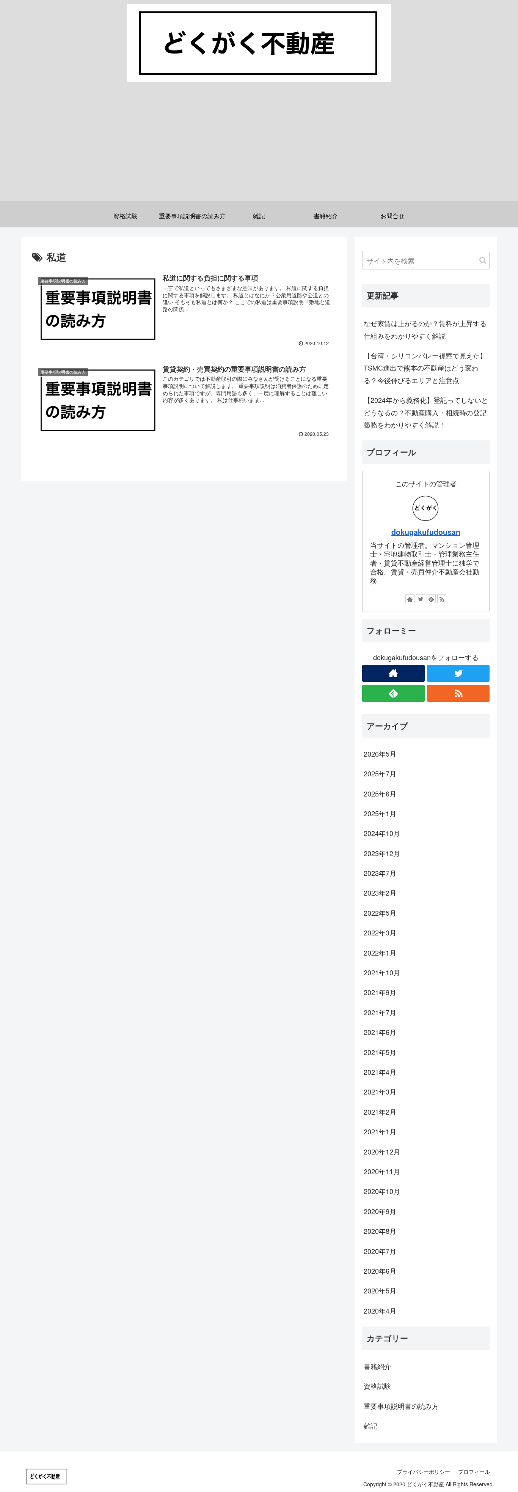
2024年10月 (382, 833)
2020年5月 (380, 1290)
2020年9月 (380, 1211)
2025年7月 (380, 773)
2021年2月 (380, 1112)
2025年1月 (380, 813)
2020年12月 (382, 1151)
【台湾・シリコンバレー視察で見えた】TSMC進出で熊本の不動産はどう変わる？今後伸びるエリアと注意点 (425, 367)
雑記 (370, 1425)
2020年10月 (382, 1191)
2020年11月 (382, 1171)
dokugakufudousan (425, 532)
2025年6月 (380, 793)
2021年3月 (380, 1091)
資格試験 (377, 1386)
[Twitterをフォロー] (420, 598)
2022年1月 (380, 952)
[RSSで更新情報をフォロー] (441, 598)
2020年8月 (380, 1231)
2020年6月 (380, 1271)
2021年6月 (380, 1032)
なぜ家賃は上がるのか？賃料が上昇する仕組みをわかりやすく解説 (425, 329)
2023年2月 (380, 892)
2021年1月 (380, 1131)
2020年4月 (380, 1310)
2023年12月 (382, 853)
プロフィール (474, 1471)
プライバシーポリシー (423, 1471)
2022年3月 (380, 932)
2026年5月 (380, 754)
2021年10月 (382, 972)
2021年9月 (380, 992)
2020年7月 (380, 1251)
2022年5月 (380, 913)
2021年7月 (380, 1012)
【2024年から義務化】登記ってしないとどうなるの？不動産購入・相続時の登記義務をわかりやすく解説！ (426, 412)
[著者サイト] (409, 598)
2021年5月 (380, 1052)
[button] (483, 260)
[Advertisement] (259, 148)
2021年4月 (380, 1072)
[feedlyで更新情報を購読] (431, 598)
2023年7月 (380, 873)
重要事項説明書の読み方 (401, 1406)
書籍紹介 (377, 1366)
